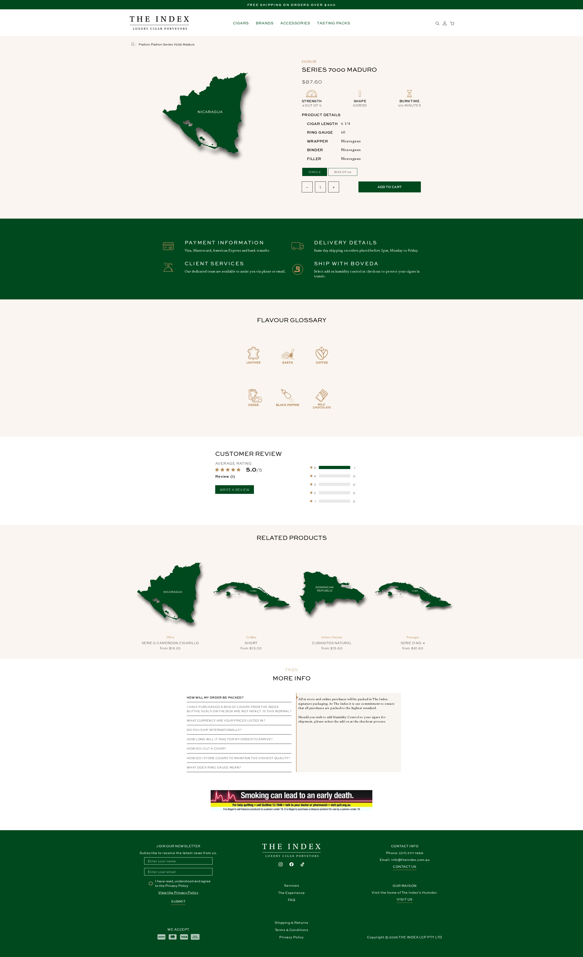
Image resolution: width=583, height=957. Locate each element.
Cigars (241, 23)
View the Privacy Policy (178, 892)
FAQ (291, 900)
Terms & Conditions (291, 930)
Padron (309, 62)
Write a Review (234, 489)
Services (291, 885)
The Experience (291, 893)
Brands (265, 23)
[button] (248, 473)
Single (314, 172)
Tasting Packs (333, 23)
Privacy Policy (291, 937)
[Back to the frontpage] (132, 44)
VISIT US (405, 899)
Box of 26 (342, 172)
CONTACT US (405, 866)
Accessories (295, 23)
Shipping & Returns (291, 922)
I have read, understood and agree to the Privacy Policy (183, 883)
